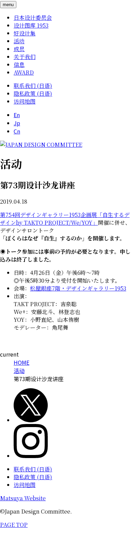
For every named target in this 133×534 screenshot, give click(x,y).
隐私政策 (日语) (33, 93)
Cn (17, 131)
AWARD (24, 72)
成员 (19, 49)
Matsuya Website (23, 498)
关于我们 (24, 57)
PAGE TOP (14, 525)
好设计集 (24, 33)
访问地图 (24, 101)
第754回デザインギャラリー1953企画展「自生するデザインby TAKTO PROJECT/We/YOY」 (65, 218)
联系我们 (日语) (33, 86)
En (17, 115)
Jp (17, 123)
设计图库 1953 (31, 25)
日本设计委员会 (33, 17)
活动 (19, 41)
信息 (19, 64)
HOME (21, 362)
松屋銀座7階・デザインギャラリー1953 (78, 288)
